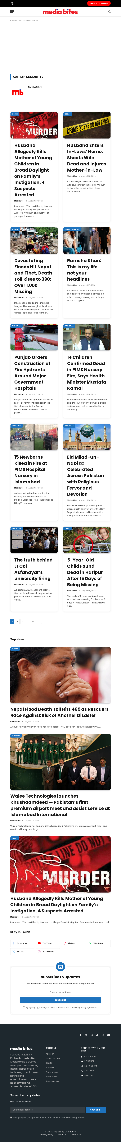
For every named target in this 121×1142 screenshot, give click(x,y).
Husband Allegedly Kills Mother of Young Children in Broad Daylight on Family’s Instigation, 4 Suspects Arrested (33, 170)
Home (13, 20)
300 (33, 621)
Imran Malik (15, 721)
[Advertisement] (60, 47)
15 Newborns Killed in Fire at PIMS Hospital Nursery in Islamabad (30, 469)
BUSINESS (16, 735)
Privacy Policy (79, 1007)
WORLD (15, 229)
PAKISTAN (16, 326)
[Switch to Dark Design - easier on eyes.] (12, 3)
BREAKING (16, 425)
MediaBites (35, 87)
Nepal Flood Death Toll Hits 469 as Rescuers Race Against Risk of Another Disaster (59, 712)
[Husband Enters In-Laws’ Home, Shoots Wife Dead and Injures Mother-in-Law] (87, 125)
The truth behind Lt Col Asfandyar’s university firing (33, 569)
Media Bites (70, 1131)
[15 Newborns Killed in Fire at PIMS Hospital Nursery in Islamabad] (34, 437)
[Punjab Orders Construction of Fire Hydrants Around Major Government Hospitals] (34, 337)
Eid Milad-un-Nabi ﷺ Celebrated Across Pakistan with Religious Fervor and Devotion (85, 475)
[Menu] (12, 11)
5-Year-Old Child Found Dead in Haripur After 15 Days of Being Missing (85, 572)
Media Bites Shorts (99, 3)
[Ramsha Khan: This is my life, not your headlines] (87, 240)
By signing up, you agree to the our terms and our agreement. (62, 1007)
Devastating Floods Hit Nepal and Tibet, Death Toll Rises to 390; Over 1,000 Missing (33, 276)
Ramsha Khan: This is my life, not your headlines (84, 270)
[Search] (109, 11)
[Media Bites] (60, 12)
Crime (15, 114)
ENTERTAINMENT (72, 229)
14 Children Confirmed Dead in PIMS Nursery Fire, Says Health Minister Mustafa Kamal (86, 372)
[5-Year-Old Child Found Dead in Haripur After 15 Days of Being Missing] (87, 540)
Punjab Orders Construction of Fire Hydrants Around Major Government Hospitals (32, 372)
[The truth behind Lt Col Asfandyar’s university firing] (34, 540)
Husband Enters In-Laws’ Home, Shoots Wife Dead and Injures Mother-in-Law (86, 157)
